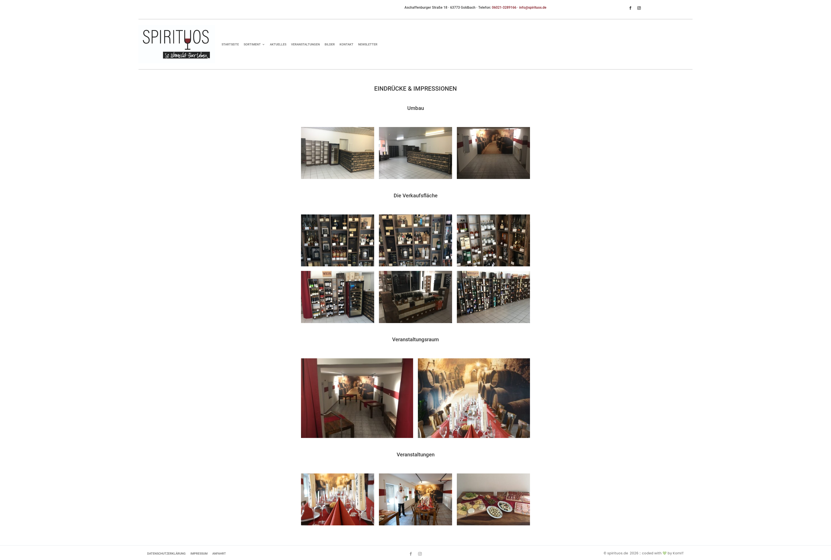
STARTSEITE (230, 44)
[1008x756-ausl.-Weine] (337, 322)
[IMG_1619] (415, 178)
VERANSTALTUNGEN (305, 44)
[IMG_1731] (357, 437)
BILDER (330, 44)
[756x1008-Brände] (493, 265)
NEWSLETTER (367, 44)
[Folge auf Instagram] (639, 8)
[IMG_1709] (493, 178)
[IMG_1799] (415, 524)
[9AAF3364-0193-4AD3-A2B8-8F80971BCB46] (493, 524)
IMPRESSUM (199, 553)
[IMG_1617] (337, 178)
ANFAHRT (219, 553)
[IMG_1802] (493, 322)
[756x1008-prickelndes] (337, 265)
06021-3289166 (504, 7)
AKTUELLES (278, 44)
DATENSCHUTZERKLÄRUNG (166, 553)
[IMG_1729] (415, 322)
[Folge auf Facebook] (630, 8)
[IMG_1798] (337, 524)
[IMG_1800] (474, 437)
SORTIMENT (252, 44)
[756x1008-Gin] (415, 265)
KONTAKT (346, 44)
